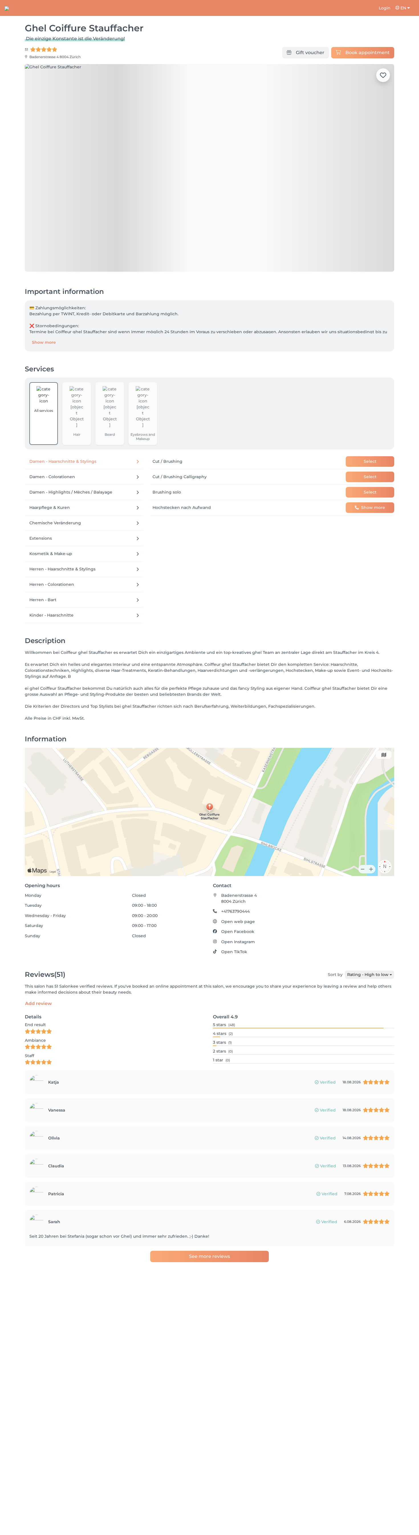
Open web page (238, 921)
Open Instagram (238, 941)
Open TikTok (234, 951)
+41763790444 (235, 911)
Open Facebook (237, 931)
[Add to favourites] (383, 75)
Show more (44, 342)
